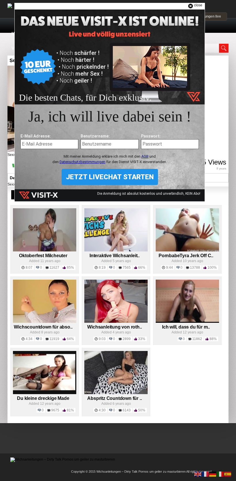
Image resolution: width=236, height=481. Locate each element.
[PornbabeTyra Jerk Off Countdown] (187, 250)
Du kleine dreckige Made (43, 398)
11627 (54, 268)
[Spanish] (228, 474)
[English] (198, 474)
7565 (127, 268)
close (198, 5)
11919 (54, 339)
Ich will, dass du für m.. (186, 327)
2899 (127, 339)
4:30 (102, 410)
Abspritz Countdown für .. (114, 398)
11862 (197, 339)
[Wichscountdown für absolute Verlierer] (44, 322)
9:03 (102, 339)
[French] (205, 474)
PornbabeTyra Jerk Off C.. (186, 255)
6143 (127, 410)
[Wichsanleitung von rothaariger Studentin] (116, 322)
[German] (213, 474)
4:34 (29, 339)
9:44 (169, 268)
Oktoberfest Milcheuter (43, 255)
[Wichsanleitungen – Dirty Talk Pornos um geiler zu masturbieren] (62, 459)
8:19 (102, 268)
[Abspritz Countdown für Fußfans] (116, 393)
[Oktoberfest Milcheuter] (44, 250)
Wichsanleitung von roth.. (114, 327)
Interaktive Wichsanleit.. (115, 255)
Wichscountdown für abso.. (43, 327)
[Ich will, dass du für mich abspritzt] (187, 322)
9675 (55, 410)
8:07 (29, 268)
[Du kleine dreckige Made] (44, 393)
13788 (195, 268)
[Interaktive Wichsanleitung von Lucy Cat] (116, 250)
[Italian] (220, 474)
